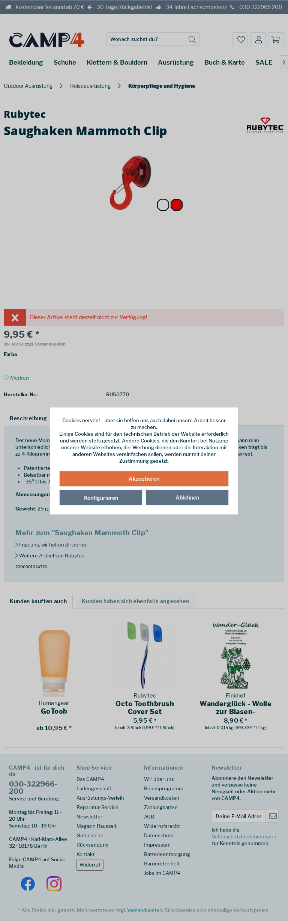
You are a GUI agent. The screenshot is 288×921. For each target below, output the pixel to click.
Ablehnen (187, 497)
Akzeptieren (144, 478)
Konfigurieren (101, 497)
